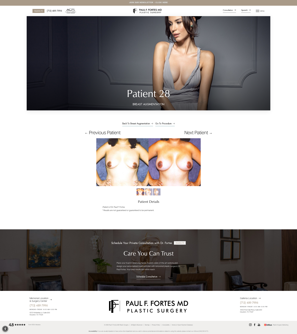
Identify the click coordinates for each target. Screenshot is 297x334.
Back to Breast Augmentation (136, 123)
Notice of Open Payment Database (182, 325)
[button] (257, 11)
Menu (262, 11)
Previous (104, 132)
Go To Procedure (163, 123)
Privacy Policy (156, 325)
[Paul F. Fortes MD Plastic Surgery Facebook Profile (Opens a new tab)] (254, 324)
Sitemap (147, 325)
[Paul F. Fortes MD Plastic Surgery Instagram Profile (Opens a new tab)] (250, 324)
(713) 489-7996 (54, 11)
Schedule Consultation (146, 277)
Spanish (244, 10)
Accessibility (166, 325)
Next (196, 132)
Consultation (228, 10)
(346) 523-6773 (203, 331)
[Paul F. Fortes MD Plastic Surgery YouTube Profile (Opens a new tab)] (259, 324)
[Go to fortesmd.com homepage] (147, 11)
